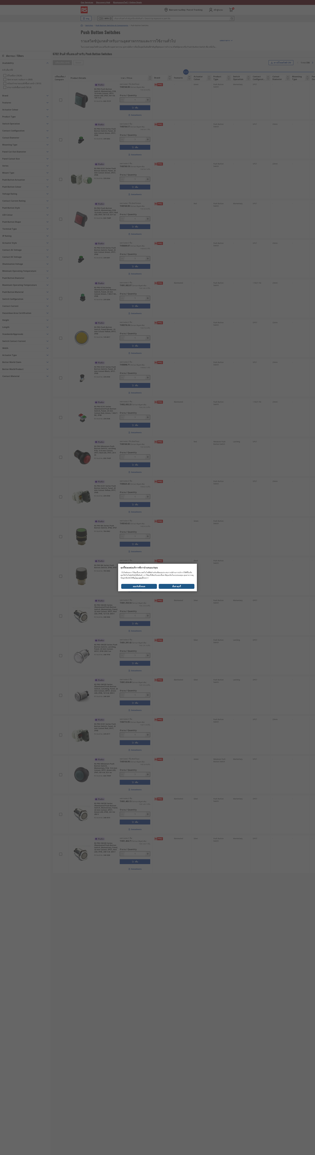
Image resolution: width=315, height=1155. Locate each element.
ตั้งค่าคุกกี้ (176, 586)
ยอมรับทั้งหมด (139, 586)
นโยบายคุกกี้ (138, 578)
